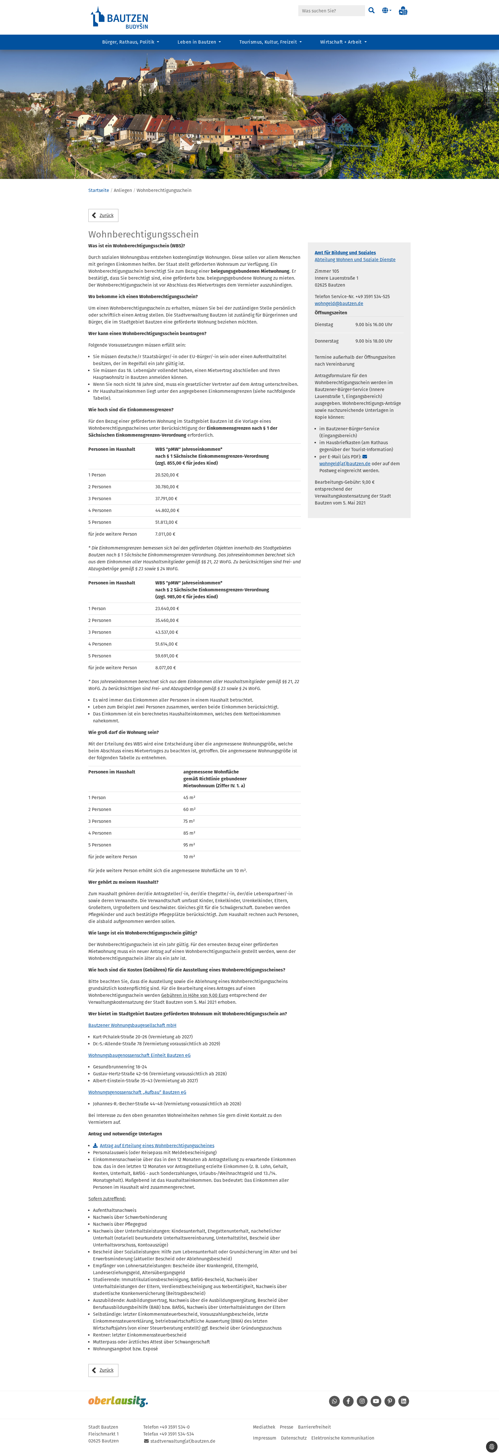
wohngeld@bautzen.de (339, 303)
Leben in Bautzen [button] (197, 42)
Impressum (264, 1438)
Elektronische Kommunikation (342, 1438)
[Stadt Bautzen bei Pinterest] (390, 1405)
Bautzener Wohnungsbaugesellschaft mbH (132, 1025)
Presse (286, 1427)
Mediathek (264, 1427)
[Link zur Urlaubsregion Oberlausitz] (118, 1401)
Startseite (98, 190)
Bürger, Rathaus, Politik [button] (129, 42)
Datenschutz (294, 1438)
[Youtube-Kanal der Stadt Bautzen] (376, 1405)
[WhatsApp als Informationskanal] (334, 1405)
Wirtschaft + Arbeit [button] (341, 42)
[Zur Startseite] (119, 17)
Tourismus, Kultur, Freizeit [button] (268, 42)
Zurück (106, 215)
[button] (387, 10)
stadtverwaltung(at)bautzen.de (182, 1441)
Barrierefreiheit (314, 1427)
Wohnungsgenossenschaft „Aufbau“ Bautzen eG (137, 1092)
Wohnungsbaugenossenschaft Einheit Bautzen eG (139, 1055)
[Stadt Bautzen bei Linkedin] (404, 1405)
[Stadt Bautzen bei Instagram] (362, 1405)
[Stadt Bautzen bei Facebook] (348, 1405)
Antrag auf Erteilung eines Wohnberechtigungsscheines (157, 1145)
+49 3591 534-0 (175, 1427)
